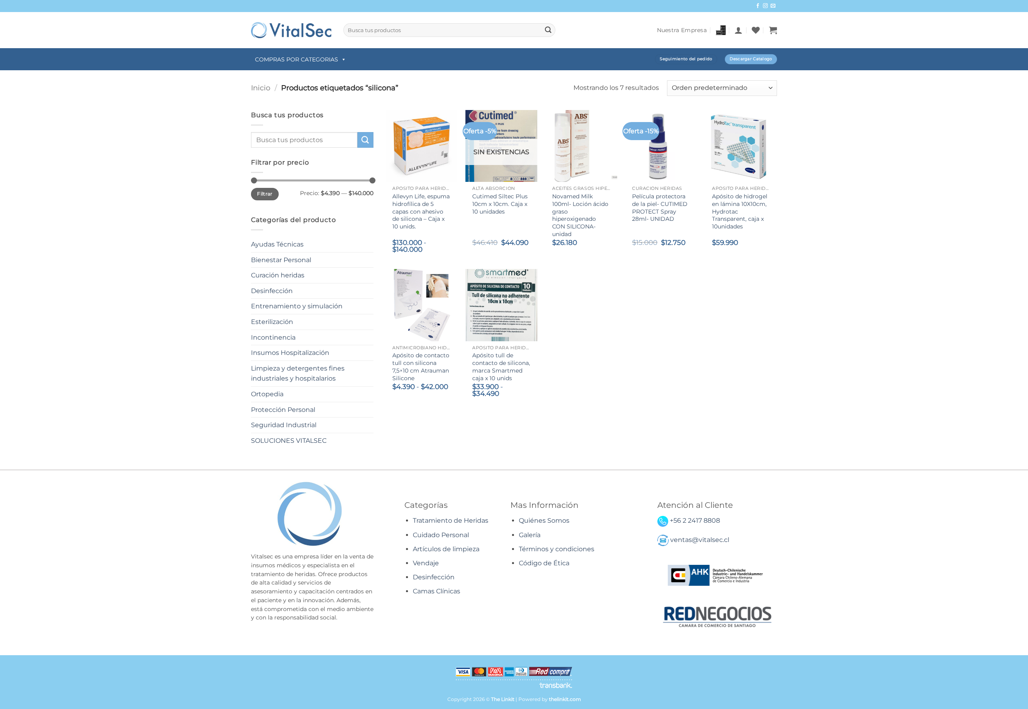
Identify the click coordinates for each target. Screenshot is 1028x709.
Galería (530, 535)
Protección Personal (283, 410)
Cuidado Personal (441, 535)
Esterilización (272, 322)
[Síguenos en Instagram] (765, 6)
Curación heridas (277, 275)
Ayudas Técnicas (277, 244)
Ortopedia (267, 394)
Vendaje (426, 563)
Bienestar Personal (281, 260)
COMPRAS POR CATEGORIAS (296, 59)
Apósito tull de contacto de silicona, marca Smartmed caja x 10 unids (501, 366)
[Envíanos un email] (773, 6)
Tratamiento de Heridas (450, 520)
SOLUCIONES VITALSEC (288, 440)
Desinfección (272, 291)
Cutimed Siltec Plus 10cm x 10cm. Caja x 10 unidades (500, 204)
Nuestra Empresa (682, 30)
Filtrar (265, 194)
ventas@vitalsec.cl (699, 540)
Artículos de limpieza (446, 549)
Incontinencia (273, 337)
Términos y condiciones (556, 549)
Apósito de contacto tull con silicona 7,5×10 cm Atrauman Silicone (420, 366)
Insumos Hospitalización (290, 353)
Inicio (260, 87)
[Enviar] (548, 30)
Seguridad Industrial (283, 425)
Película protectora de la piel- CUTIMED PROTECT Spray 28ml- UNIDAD (659, 207)
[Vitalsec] (291, 30)
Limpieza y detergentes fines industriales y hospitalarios (298, 374)
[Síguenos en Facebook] (757, 6)
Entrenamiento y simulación (297, 306)
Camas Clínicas (436, 591)
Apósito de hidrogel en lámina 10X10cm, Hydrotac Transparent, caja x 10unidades (739, 211)
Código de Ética (544, 563)
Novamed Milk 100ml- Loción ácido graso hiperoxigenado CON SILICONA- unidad (580, 215)
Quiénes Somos (544, 520)
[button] (738, 30)
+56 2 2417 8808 (695, 520)
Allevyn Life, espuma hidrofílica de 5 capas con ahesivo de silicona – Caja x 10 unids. (421, 211)
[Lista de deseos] (756, 30)
